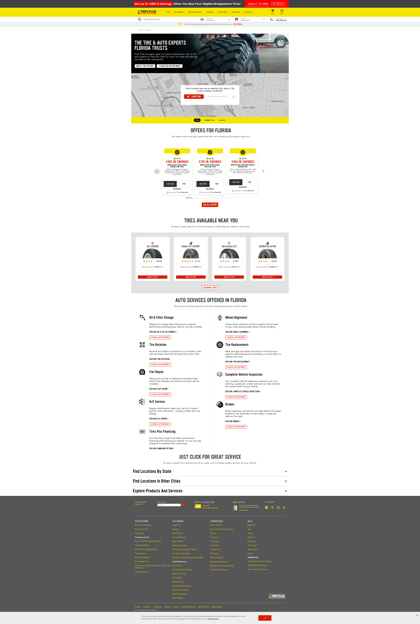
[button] (168, 12)
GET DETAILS (238, 24)
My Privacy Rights (203, 606)
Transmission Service (180, 590)
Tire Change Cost (141, 562)
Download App (243, 510)
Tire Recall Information (218, 570)
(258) (160, 261)
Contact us (139, 504)
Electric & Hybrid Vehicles (182, 570)
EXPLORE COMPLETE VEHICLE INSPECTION (242, 391)
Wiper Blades (177, 598)
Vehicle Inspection (179, 594)
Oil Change (176, 578)
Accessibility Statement (188, 606)
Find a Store (233, 96)
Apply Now (206, 505)
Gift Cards (214, 554)
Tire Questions (140, 553)
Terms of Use (147, 606)
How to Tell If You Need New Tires (148, 541)
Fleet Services (215, 549)
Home (141, 30)
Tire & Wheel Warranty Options (260, 561)
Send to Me (170, 184)
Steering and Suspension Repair (184, 549)
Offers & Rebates (216, 558)
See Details (177, 189)
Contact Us (214, 537)
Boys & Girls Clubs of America (221, 529)
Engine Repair (177, 541)
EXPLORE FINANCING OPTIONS (161, 448)
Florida (148, 30)
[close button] (417, 615)
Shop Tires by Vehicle (143, 525)
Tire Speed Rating (142, 545)
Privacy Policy (158, 606)
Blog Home (252, 525)
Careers (213, 533)
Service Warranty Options (257, 569)
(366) (275, 261)
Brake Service (177, 533)
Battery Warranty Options (257, 565)
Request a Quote (217, 606)
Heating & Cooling (179, 545)
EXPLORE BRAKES (232, 421)
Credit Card (214, 545)
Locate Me (196, 96)
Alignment (176, 525)
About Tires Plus (216, 525)
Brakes (250, 533)
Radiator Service (178, 582)
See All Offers (210, 204)
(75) (199, 261)
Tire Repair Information (181, 554)
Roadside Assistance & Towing (222, 566)
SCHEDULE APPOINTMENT (160, 337)
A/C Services (177, 566)
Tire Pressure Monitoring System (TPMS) (187, 558)
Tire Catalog (139, 533)
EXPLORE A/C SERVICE (158, 418)
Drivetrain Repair (178, 537)
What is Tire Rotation (143, 557)
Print (184, 184)
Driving (250, 554)
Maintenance (253, 549)
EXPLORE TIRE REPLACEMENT (237, 361)
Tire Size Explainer (142, 572)
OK (265, 618)
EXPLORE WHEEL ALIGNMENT (237, 331)
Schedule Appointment (219, 562)
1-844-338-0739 (281, 20)
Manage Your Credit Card (210, 507)
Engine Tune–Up (178, 574)
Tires (249, 529)
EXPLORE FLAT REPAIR (158, 388)
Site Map (137, 606)
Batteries (175, 529)
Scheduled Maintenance (181, 586)
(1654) (237, 261)
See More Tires (210, 287)
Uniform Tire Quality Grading (146, 549)
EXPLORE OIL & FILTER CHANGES (162, 331)
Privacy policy (213, 619)
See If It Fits (152, 277)
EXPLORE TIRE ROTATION (159, 359)
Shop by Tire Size (141, 529)
